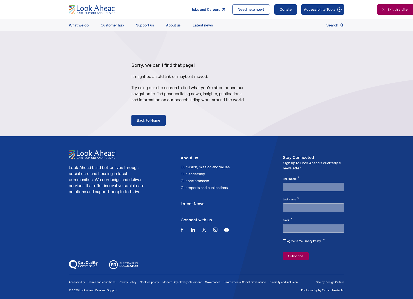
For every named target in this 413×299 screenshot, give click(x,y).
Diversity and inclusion (284, 282)
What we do (79, 25)
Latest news (203, 25)
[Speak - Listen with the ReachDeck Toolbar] (322, 9)
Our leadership (193, 174)
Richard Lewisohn (333, 290)
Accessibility (77, 282)
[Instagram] (215, 229)
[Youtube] (226, 229)
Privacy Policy (127, 282)
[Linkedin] (193, 229)
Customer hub (112, 25)
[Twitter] (204, 229)
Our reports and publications (204, 188)
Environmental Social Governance (245, 282)
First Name (291, 178)
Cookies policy (149, 282)
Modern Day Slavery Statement (182, 282)
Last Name (291, 199)
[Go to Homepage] (92, 9)
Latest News (192, 203)
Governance (212, 282)
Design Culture (334, 282)
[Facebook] (181, 229)
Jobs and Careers (206, 9)
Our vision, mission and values (205, 167)
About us (173, 25)
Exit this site (397, 9)
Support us (145, 25)
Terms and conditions (102, 282)
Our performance (195, 181)
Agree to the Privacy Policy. (306, 240)
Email (287, 219)
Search (332, 25)
